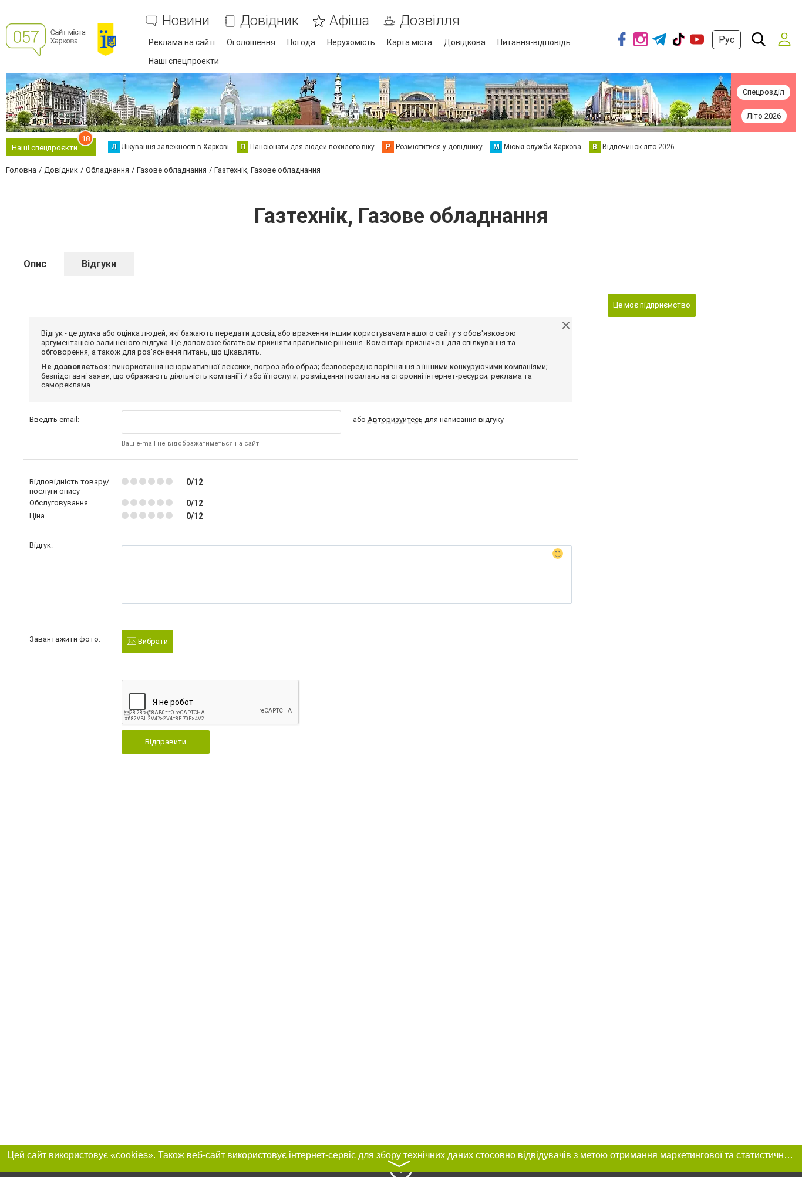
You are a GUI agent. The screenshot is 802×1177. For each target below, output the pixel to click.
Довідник (269, 21)
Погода (301, 42)
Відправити (165, 741)
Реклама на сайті (182, 42)
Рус (726, 39)
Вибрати (152, 641)
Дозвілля (430, 21)
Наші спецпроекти (184, 61)
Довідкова (465, 42)
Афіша (349, 21)
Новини (186, 21)
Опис (34, 263)
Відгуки (99, 263)
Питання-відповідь (534, 42)
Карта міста (409, 42)
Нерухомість (351, 42)
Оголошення (251, 42)
